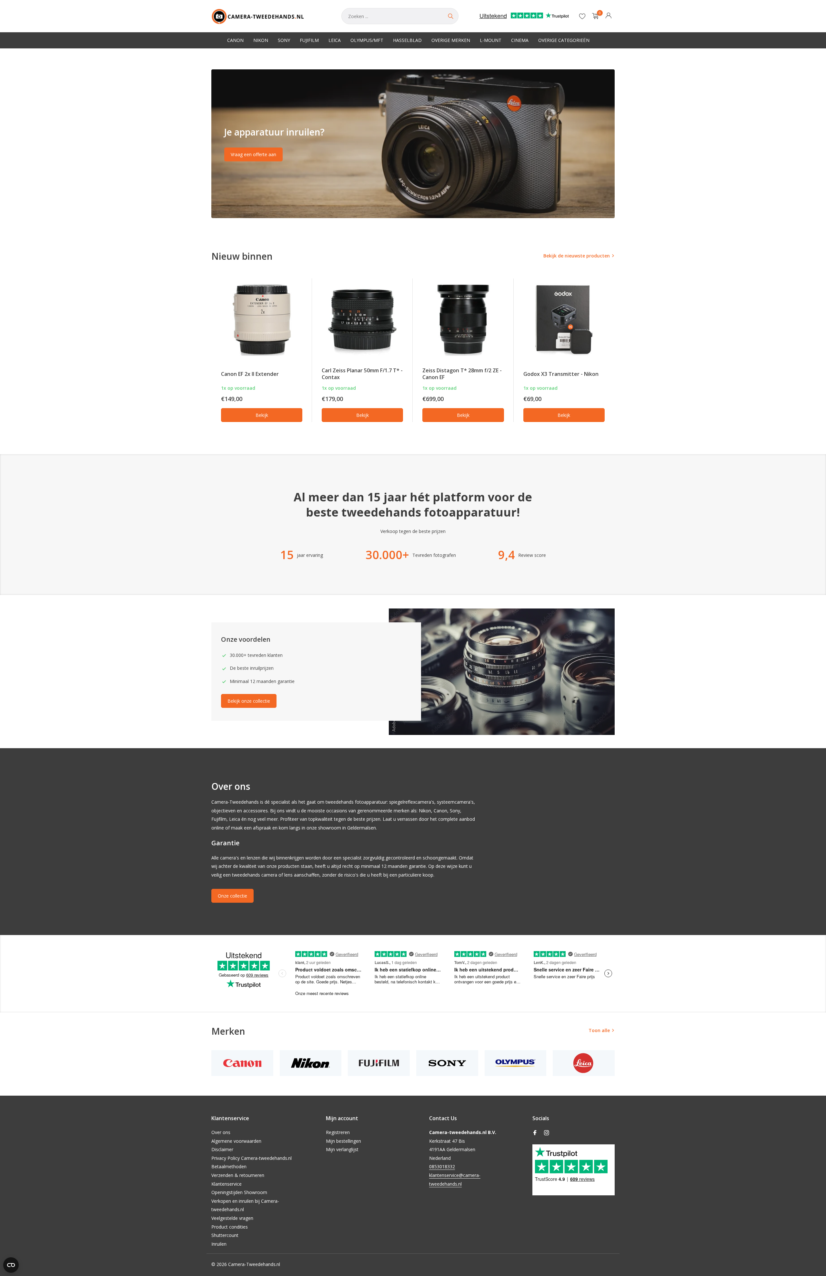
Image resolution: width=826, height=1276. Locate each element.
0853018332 (442, 1166)
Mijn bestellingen (343, 1141)
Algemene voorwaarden (236, 1141)
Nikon (260, 40)
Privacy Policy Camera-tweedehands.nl (251, 1158)
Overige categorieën (563, 40)
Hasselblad (407, 40)
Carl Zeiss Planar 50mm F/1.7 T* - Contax (362, 374)
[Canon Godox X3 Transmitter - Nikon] (564, 319)
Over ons (220, 1132)
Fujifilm (309, 40)
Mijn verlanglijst (342, 1149)
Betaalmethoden (229, 1166)
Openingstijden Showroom (239, 1192)
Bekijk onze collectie (248, 701)
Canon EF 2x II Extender (250, 373)
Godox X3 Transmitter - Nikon (561, 373)
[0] (594, 16)
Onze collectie (232, 896)
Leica (334, 40)
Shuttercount (224, 1235)
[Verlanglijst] (582, 16)
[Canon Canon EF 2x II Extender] (261, 319)
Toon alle (599, 1030)
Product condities (229, 1227)
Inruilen (219, 1244)
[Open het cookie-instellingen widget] (11, 1265)
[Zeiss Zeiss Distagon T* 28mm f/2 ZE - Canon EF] (463, 319)
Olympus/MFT (366, 40)
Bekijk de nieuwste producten (576, 256)
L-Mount (490, 40)
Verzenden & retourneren (237, 1175)
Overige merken (450, 40)
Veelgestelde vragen (232, 1218)
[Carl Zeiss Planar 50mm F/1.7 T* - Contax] (362, 319)
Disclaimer (222, 1149)
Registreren (338, 1132)
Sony (284, 40)
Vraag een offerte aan (253, 154)
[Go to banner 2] (413, 143)
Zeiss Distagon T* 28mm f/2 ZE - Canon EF (462, 374)
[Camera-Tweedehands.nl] (269, 16)
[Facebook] (535, 1133)
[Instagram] (546, 1133)
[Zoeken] (450, 16)
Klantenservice (226, 1184)
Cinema (520, 40)
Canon (235, 40)
